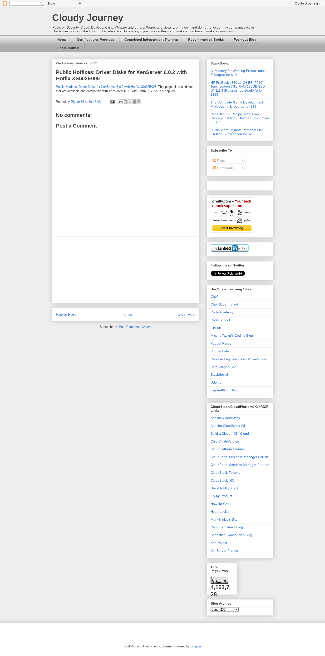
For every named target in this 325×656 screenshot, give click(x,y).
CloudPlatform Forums (228, 449)
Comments (225, 168)
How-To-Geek (221, 504)
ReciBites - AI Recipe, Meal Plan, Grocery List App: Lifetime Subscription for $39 (240, 118)
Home (62, 39)
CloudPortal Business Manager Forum (239, 457)
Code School (220, 320)
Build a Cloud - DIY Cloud (230, 433)
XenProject (219, 543)
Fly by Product (221, 496)
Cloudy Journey (87, 17)
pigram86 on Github (226, 390)
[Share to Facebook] (134, 101)
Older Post (186, 314)
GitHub (216, 328)
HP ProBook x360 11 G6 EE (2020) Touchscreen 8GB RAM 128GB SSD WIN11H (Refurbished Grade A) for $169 (238, 88)
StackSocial (219, 374)
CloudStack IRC (222, 480)
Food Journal (68, 48)
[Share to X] (130, 101)
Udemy (216, 382)
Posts (221, 161)
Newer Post (66, 314)
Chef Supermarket (224, 304)
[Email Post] (112, 102)
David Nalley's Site (224, 488)
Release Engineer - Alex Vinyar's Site (238, 359)
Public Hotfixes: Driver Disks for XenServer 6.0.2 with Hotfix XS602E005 (106, 87)
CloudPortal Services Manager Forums (240, 465)
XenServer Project (224, 550)
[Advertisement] (125, 270)
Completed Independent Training (151, 39)
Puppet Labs (220, 351)
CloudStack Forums (225, 472)
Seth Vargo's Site (223, 367)
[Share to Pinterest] (139, 101)
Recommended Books (206, 39)
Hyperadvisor (221, 511)
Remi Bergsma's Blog (227, 527)
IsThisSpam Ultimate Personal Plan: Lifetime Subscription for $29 (238, 132)
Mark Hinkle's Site (224, 519)
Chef (214, 296)
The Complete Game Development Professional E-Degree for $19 (237, 104)
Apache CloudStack (225, 418)
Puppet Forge (221, 343)
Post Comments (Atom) (135, 327)
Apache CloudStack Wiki (229, 426)
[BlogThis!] (125, 101)
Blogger (196, 646)
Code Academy (222, 312)
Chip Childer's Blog (225, 441)
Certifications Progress (95, 39)
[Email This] (120, 101)
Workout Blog (245, 39)
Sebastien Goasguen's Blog (231, 535)
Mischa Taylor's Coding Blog (232, 335)
